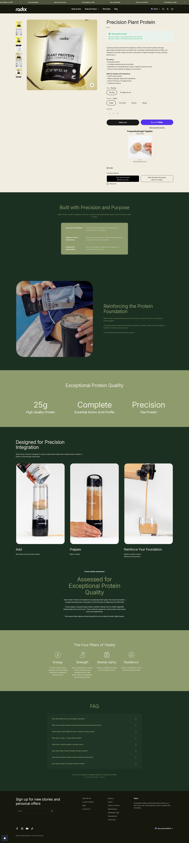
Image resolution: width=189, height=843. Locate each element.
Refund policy (112, 809)
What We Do (86, 798)
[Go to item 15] (19, 71)
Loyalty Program (88, 802)
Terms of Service (114, 805)
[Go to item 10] (19, 32)
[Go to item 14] (19, 64)
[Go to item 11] (19, 40)
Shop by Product (91, 9)
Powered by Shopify (37, 835)
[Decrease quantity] (109, 113)
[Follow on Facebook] (17, 828)
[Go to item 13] (19, 56)
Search (110, 802)
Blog (116, 9)
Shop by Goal (76, 9)
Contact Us (86, 809)
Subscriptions (112, 816)
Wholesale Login (113, 812)
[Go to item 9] (19, 24)
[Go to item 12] (19, 48)
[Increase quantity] (117, 113)
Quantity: (110, 109)
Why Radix (106, 9)
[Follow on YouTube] (27, 828)
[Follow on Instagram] (22, 828)
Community (112, 820)
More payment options (157, 128)
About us (111, 798)
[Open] (4, 838)
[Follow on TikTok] (32, 828)
